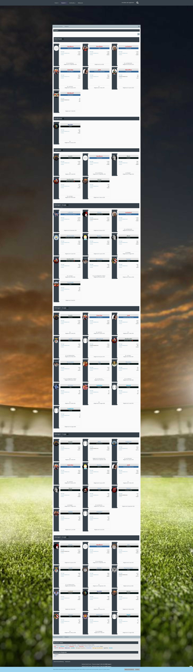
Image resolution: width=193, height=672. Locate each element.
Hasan (99, 488)
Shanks (99, 212)
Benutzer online (58, 642)
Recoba (76, 646)
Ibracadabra (99, 259)
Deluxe (128, 488)
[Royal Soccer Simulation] (96, 14)
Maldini (70, 511)
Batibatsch (99, 614)
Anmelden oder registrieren (128, 2)
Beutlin (99, 568)
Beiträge (62, 51)
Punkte (62, 54)
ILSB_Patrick (99, 339)
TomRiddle (70, 282)
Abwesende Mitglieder (60, 652)
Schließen (137, 669)
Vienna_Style (70, 236)
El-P (128, 545)
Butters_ (99, 236)
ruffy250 (70, 212)
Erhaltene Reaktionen (65, 53)
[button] (138, 34)
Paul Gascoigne (128, 568)
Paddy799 (128, 441)
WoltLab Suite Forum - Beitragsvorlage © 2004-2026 (96, 666)
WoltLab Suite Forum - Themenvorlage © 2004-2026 (96, 664)
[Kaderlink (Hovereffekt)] (56, 64)
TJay (99, 362)
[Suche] (137, 3)
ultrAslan (70, 385)
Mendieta (128, 362)
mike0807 (99, 511)
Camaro (128, 259)
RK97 (99, 441)
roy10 (70, 339)
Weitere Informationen (129, 669)
